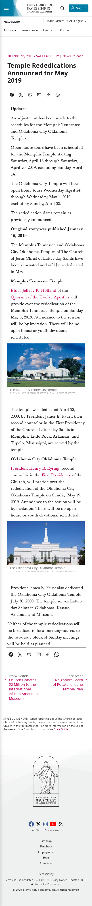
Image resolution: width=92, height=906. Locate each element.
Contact (65, 30)
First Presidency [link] (56, 475)
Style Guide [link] (61, 729)
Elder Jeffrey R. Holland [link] (33, 290)
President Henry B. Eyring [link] (35, 468)
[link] (11, 654)
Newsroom (12, 22)
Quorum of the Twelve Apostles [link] (40, 297)
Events (47, 30)
